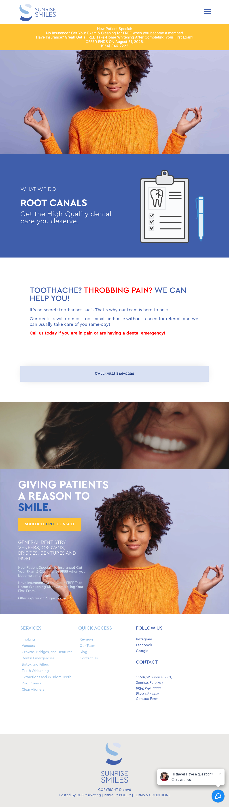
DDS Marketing (89, 795)
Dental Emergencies (38, 658)
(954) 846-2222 (114, 46)
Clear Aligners (33, 690)
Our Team (87, 646)
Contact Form (147, 699)
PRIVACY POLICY (117, 795)
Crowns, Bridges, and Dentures (47, 652)
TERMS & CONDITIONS (152, 795)
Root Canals (31, 683)
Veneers (28, 646)
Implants (29, 639)
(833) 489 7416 (147, 693)
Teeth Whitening (35, 671)
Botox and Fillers (35, 664)
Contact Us (89, 658)
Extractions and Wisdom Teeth (46, 677)
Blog (83, 652)
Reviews (86, 639)
